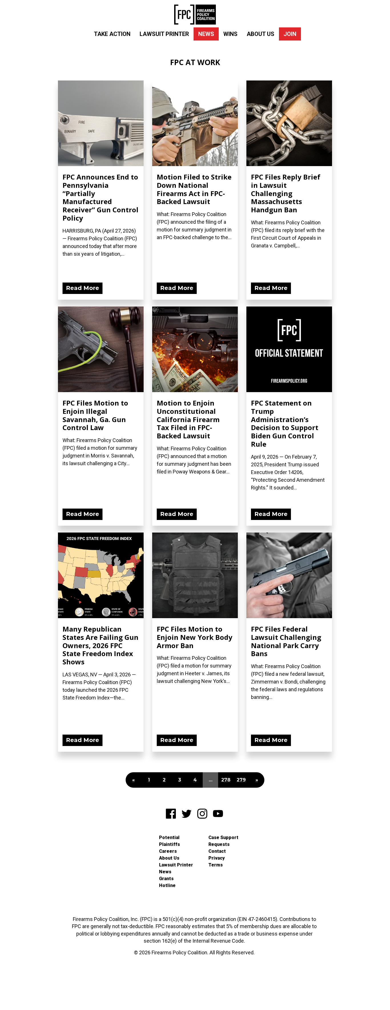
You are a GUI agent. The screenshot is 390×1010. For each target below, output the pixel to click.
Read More (82, 288)
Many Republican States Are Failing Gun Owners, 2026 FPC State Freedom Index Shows (100, 645)
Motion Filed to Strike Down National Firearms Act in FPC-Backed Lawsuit (194, 189)
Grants (166, 878)
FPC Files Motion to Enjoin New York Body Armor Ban (194, 637)
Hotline (167, 885)
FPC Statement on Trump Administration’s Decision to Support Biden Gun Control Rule (284, 423)
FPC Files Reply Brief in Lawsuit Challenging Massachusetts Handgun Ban (285, 193)
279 (241, 780)
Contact (217, 851)
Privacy (216, 858)
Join (290, 34)
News (206, 34)
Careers (168, 851)
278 (225, 780)
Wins (230, 34)
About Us (260, 34)
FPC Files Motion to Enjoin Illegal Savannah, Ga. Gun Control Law (95, 415)
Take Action (112, 34)
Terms (215, 865)
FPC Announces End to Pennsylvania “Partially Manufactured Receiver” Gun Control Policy (100, 197)
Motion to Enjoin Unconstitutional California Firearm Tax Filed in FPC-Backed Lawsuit (188, 419)
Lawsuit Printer (164, 34)
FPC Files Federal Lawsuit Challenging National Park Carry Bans (286, 641)
